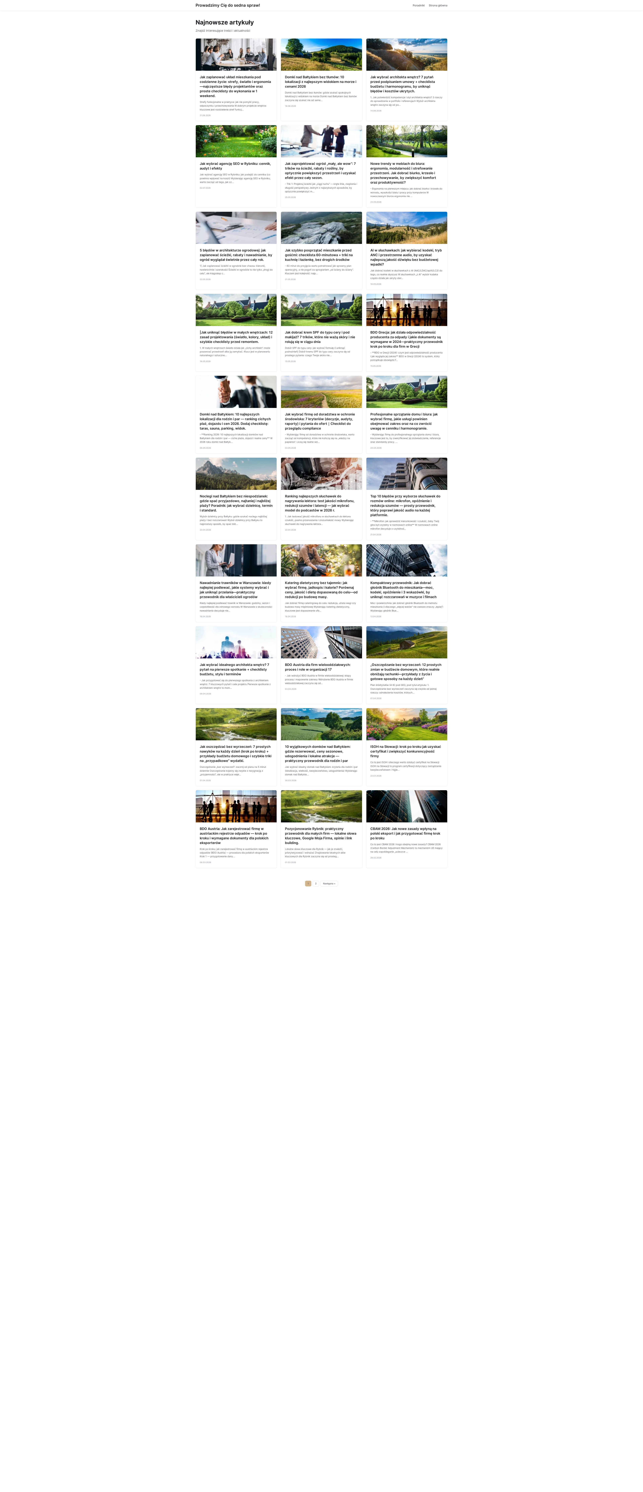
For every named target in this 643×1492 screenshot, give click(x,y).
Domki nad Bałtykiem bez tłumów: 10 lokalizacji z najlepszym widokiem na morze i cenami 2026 (320, 81)
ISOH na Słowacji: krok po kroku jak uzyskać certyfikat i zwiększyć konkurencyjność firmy (405, 751)
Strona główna (438, 5)
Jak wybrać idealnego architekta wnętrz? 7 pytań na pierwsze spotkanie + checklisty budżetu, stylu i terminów (234, 669)
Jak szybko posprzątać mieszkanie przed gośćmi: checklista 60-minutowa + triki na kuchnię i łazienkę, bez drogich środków (319, 255)
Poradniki (419, 5)
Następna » (329, 883)
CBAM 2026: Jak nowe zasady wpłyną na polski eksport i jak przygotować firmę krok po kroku (405, 833)
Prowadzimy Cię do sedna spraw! (228, 5)
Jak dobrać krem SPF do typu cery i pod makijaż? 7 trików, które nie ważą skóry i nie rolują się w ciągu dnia (320, 337)
